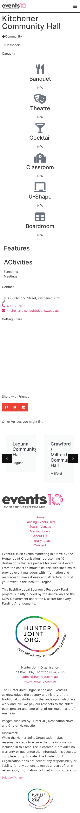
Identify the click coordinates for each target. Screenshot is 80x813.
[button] (75, 6)
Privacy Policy (12, 778)
